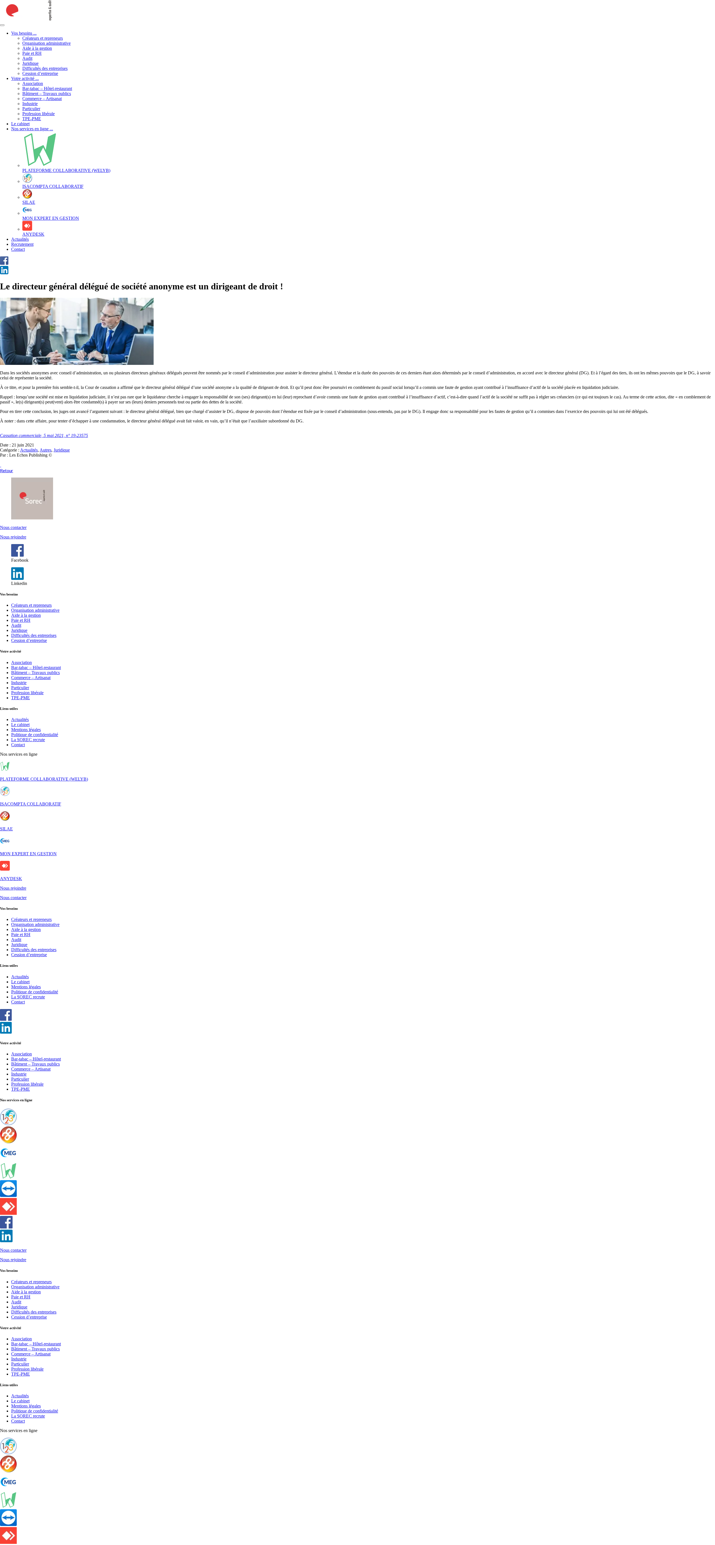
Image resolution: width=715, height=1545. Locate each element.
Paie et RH (32, 53)
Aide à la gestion (37, 48)
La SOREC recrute (28, 739)
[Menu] (2, 25)
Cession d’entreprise (40, 73)
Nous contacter (13, 527)
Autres (45, 450)
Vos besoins (24, 33)
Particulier (31, 108)
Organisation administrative (46, 43)
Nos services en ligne (32, 128)
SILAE (6, 828)
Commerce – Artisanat (42, 98)
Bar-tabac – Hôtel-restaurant (47, 88)
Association (32, 83)
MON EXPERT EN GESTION (28, 853)
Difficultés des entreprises (45, 68)
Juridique (30, 63)
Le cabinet (20, 123)
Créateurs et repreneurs (42, 38)
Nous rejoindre (13, 537)
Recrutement (22, 244)
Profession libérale (38, 113)
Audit (27, 58)
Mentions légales (26, 729)
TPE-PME (31, 118)
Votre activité (25, 78)
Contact (18, 249)
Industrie (30, 103)
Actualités (20, 239)
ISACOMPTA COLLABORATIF (30, 804)
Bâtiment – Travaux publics (46, 93)
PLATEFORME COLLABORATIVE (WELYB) (44, 779)
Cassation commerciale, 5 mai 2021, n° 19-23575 (44, 435)
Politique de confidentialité (34, 734)
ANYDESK (11, 878)
